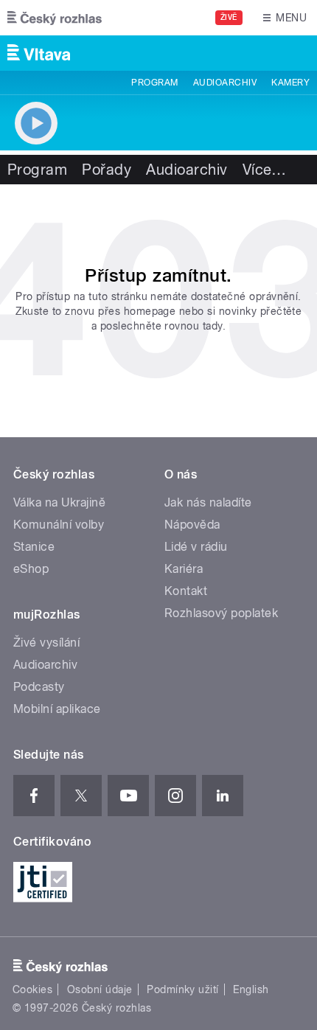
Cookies (32, 989)
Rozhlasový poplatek (221, 613)
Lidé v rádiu (196, 547)
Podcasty (39, 687)
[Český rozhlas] (54, 17)
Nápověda (192, 525)
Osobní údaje (100, 989)
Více (265, 169)
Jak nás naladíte (208, 502)
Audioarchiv (225, 82)
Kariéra (183, 569)
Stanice (34, 547)
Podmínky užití (183, 989)
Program (154, 82)
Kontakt (185, 591)
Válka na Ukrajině (59, 502)
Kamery (290, 82)
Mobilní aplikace (57, 709)
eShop (31, 569)
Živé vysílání (46, 643)
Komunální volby (58, 525)
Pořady (106, 169)
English (250, 989)
